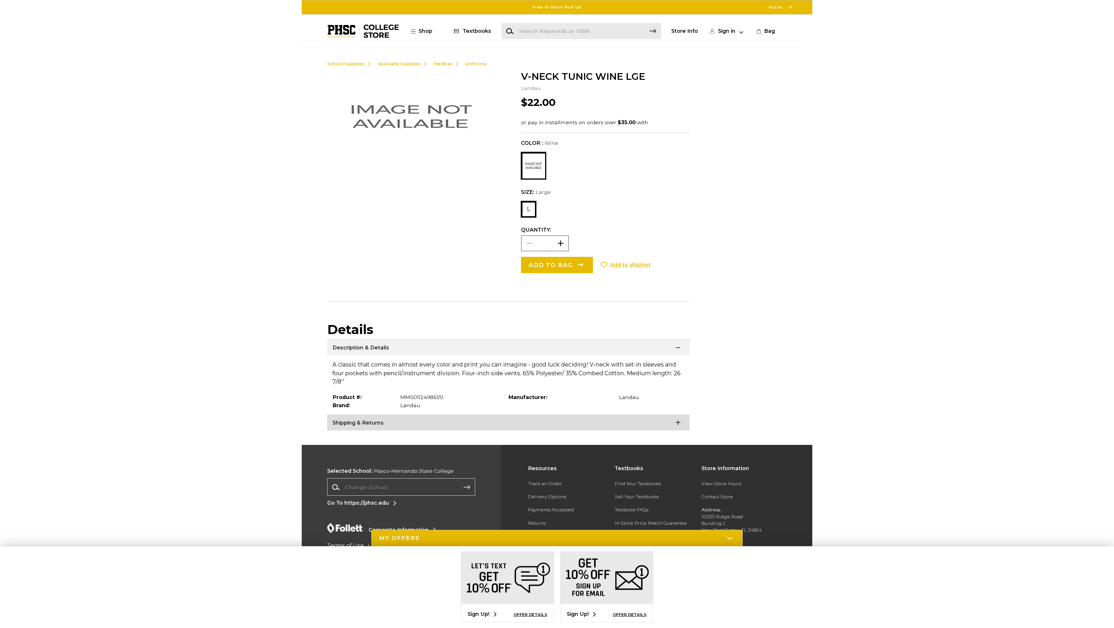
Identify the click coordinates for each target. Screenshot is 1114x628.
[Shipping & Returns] (508, 422)
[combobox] (401, 487)
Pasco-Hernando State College (390, 471)
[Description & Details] (508, 347)
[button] (557, 7)
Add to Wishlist (630, 265)
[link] (765, 31)
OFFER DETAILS (530, 614)
